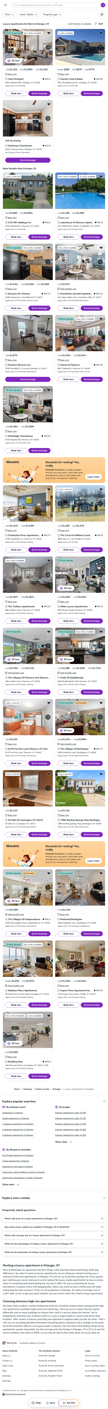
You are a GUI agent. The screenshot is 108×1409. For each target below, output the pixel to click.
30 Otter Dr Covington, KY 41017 (25, 820)
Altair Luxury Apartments (74, 606)
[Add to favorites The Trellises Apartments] (48, 560)
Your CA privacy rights (95, 1365)
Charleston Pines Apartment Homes (27, 535)
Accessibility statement (95, 1370)
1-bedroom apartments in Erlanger (17, 1124)
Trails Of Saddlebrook (71, 677)
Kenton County (42, 1089)
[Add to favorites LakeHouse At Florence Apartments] (101, 176)
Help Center (7, 1365)
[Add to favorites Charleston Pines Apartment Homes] (48, 489)
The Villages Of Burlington (74, 748)
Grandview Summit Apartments (77, 293)
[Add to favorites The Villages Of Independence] (48, 873)
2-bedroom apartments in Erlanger (17, 1129)
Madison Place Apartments (22, 990)
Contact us (7, 1360)
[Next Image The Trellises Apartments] (47, 574)
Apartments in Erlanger (12, 1112)
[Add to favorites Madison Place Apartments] (48, 944)
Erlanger (57, 1089)
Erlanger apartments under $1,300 (70, 1129)
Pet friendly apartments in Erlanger (18, 1155)
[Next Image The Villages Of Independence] (47, 887)
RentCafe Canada (47, 1355)
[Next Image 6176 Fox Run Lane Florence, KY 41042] (47, 717)
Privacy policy (91, 1360)
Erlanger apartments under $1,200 (70, 1124)
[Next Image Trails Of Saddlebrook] (100, 645)
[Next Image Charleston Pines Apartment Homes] (47, 503)
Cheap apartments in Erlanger (15, 1161)
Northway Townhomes (20, 145)
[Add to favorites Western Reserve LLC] (48, 318)
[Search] (103, 5)
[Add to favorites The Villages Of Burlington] (101, 702)
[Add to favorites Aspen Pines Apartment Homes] (101, 944)
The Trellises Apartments (21, 606)
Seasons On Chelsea (19, 293)
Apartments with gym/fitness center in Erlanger (23, 1172)
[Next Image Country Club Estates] (100, 47)
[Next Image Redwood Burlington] (100, 887)
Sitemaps (6, 1381)
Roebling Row (15, 1061)
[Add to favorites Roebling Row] (48, 1015)
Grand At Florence (70, 364)
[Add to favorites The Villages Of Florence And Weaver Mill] (48, 631)
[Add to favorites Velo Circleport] (48, 32)
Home (17, 1089)
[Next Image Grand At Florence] (100, 333)
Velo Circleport (15, 78)
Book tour (16, 93)
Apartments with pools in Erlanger (17, 1166)
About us (6, 1355)
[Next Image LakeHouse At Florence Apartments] (100, 190)
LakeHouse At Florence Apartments (79, 222)
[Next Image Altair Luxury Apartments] (100, 574)
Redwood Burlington (71, 919)
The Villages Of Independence (24, 919)
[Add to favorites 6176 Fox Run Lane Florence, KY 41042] (48, 702)
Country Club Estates (71, 78)
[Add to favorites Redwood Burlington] (101, 873)
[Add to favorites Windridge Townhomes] (48, 390)
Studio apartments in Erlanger (15, 1118)
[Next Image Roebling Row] (47, 1029)
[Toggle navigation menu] (5, 5)
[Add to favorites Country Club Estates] (101, 32)
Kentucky (27, 1089)
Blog (4, 1370)
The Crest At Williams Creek (75, 535)
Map (38, 1402)
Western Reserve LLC (19, 364)
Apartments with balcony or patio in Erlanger (22, 1178)
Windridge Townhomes (20, 436)
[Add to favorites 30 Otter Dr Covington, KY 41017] (48, 774)
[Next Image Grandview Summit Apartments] (100, 261)
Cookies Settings (92, 1376)
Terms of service (92, 1355)
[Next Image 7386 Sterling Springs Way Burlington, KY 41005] (100, 788)
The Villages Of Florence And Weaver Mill (30, 677)
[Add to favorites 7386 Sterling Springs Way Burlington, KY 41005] (101, 774)
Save (52, 1402)
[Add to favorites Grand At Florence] (101, 318)
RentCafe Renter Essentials (51, 1365)
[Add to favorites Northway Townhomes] (48, 104)
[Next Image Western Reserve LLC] (47, 333)
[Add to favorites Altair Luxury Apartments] (101, 560)
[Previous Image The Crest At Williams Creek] (60, 503)
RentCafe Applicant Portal (50, 1370)
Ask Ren (71, 1402)
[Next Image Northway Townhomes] (47, 118)
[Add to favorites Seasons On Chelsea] (48, 247)
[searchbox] (58, 5)
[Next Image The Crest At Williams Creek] (100, 503)
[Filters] (102, 14)
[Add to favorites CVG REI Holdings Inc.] (48, 176)
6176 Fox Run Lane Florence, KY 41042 (29, 748)
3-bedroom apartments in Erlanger (17, 1135)
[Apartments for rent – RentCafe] (9, 1343)
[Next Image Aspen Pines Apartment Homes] (100, 958)
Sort (100, 23)
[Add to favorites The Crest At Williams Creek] (101, 489)
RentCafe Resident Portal (50, 1376)
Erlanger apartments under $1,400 (70, 1135)
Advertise (6, 1376)
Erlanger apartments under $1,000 (70, 1112)
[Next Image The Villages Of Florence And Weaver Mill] (47, 645)
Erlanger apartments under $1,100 (70, 1118)
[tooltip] (11, 74)
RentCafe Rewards (47, 1360)
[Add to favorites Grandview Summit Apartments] (101, 247)
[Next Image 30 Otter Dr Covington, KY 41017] (47, 788)
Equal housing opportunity (15, 1394)
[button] (28, 47)
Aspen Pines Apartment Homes (77, 990)
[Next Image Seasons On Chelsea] (47, 261)
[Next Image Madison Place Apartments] (47, 958)
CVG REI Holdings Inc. (20, 222)
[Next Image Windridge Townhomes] (47, 404)
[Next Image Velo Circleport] (47, 47)
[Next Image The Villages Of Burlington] (100, 717)
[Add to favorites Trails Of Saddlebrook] (101, 631)
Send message (39, 93)
